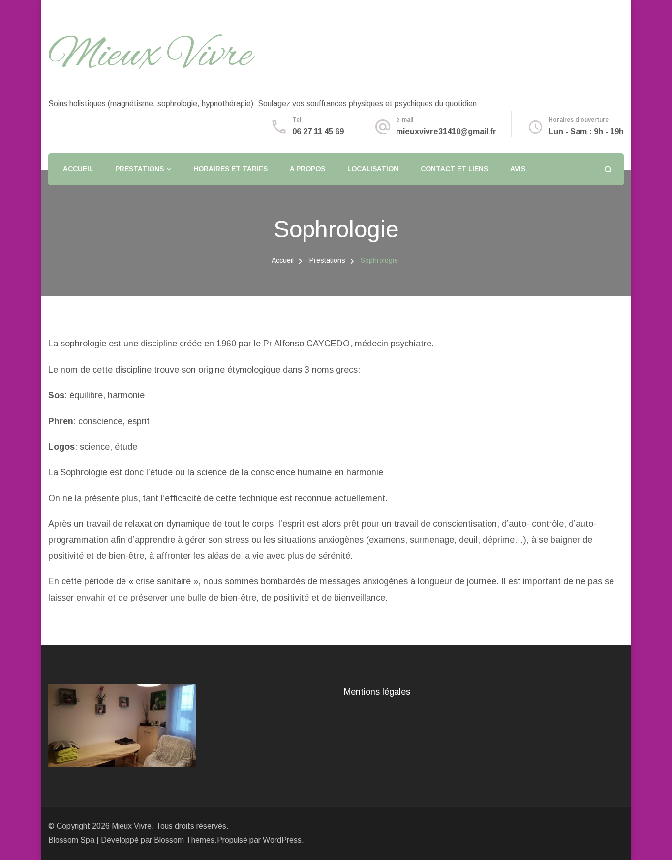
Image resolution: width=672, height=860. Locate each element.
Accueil (78, 168)
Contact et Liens (454, 168)
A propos (307, 168)
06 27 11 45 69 (318, 131)
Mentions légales (377, 692)
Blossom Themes (184, 840)
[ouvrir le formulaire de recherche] (608, 169)
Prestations (139, 168)
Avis (517, 168)
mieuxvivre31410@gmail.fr (446, 131)
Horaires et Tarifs (230, 168)
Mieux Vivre (150, 56)
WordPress (282, 840)
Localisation (372, 168)
